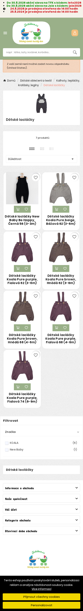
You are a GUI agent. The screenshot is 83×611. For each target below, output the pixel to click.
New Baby (43, 449)
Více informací (41, 589)
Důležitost (41, 159)
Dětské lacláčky (19, 470)
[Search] (75, 52)
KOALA (43, 443)
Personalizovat (41, 605)
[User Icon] (74, 33)
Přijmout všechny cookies (41, 597)
